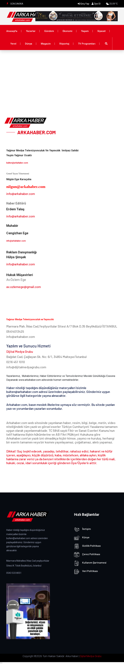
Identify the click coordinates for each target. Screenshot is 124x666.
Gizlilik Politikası (91, 545)
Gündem (49, 31)
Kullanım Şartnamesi (94, 562)
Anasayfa (11, 31)
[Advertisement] (62, 74)
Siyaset (101, 31)
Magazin (46, 43)
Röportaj (64, 43)
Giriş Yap (84, 3)
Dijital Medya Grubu (90, 656)
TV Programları (86, 43)
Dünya (28, 43)
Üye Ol (97, 3)
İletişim (86, 528)
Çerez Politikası (91, 554)
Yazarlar (31, 31)
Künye (85, 537)
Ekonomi (67, 31)
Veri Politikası (90, 570)
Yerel (13, 43)
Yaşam (85, 31)
